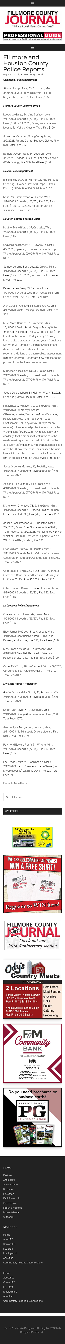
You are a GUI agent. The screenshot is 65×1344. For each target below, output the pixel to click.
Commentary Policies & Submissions (23, 1262)
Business (8, 1189)
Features (7, 1175)
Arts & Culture (10, 1184)
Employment (10, 1253)
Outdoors (8, 1217)
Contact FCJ (9, 1244)
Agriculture (9, 1180)
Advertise (8, 1258)
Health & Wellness (12, 1207)
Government (9, 1203)
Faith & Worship (11, 1198)
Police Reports (21, 783)
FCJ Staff (8, 1248)
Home (6, 1234)
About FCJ (8, 1239)
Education (8, 1194)
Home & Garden (11, 1212)
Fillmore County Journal (32, 19)
